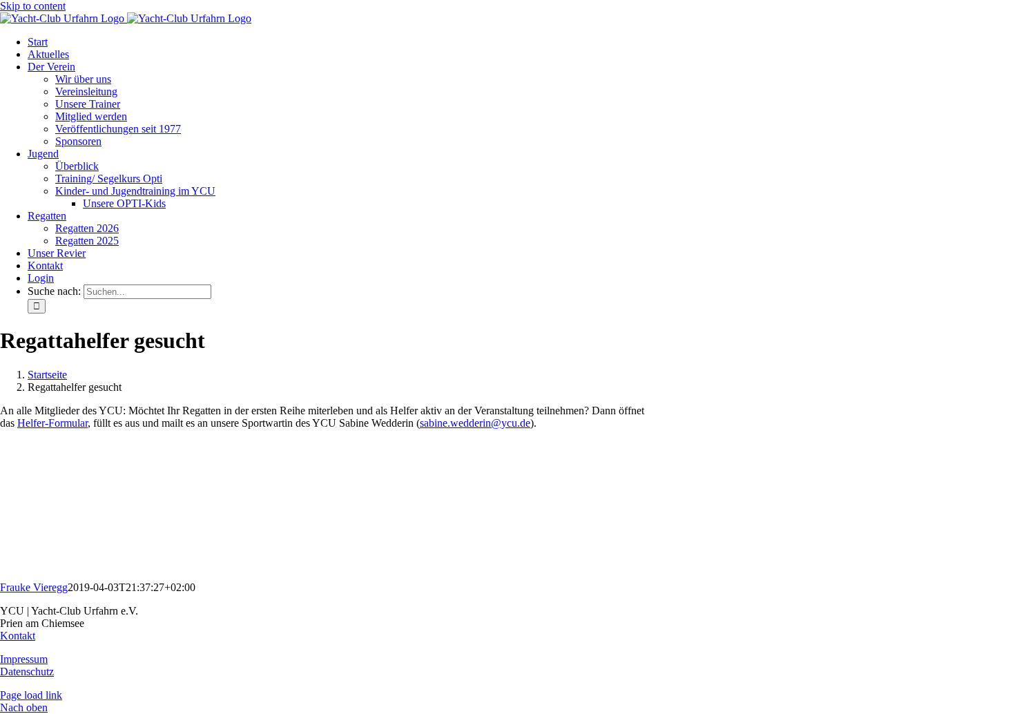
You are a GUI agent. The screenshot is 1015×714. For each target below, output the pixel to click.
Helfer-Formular (52, 423)
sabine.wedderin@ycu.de (475, 423)
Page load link (31, 695)
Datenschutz (27, 671)
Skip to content (33, 6)
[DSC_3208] (103, 575)
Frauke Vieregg (34, 587)
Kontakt (17, 635)
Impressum (24, 659)
